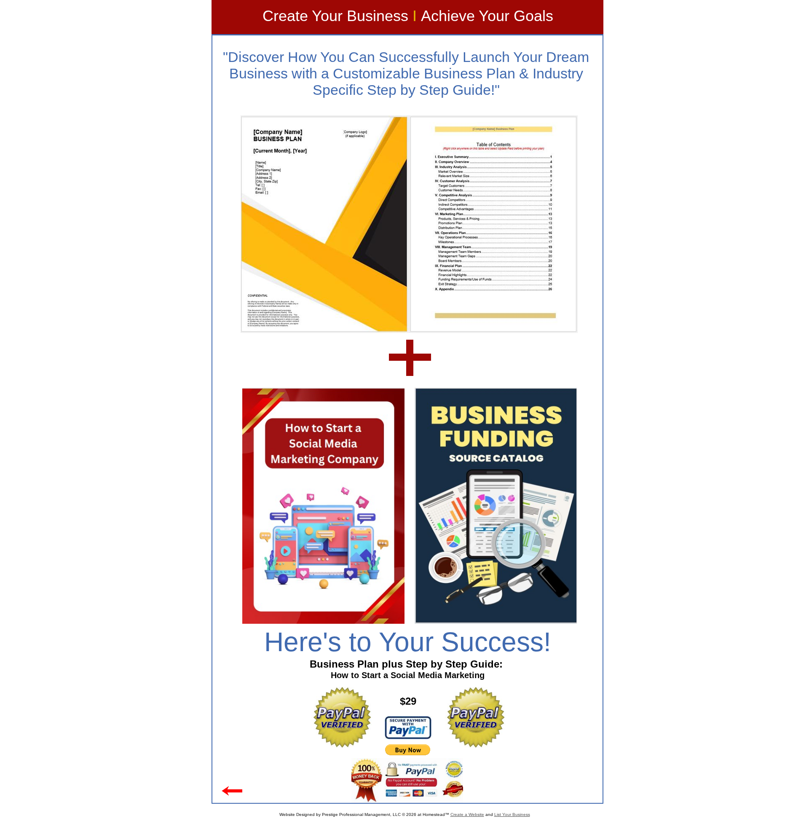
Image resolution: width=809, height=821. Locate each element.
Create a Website (467, 814)
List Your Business (512, 814)
